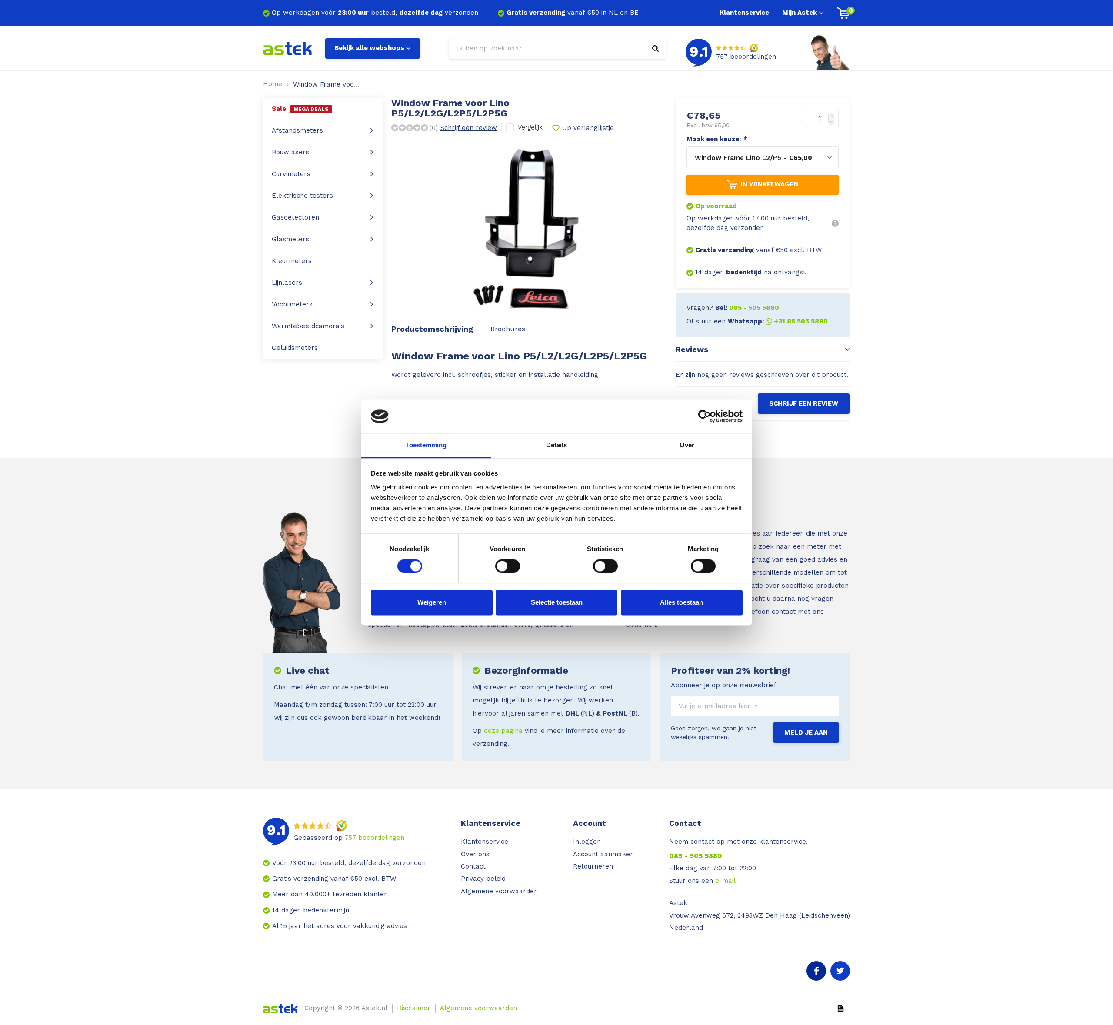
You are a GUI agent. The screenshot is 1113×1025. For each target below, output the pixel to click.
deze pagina (503, 731)
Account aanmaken (603, 854)
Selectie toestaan (557, 602)
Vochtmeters (292, 304)
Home (272, 84)
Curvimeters (291, 174)
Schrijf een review (468, 128)
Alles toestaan (681, 602)
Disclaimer (413, 1008)
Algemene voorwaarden (499, 891)
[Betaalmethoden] (840, 1008)
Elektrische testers (302, 196)
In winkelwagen (769, 184)
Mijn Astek (799, 13)
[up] (833, 114)
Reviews (692, 349)
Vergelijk (530, 127)
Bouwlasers (290, 152)
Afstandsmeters (297, 130)
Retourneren (593, 866)
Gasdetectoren (295, 217)
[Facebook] (816, 971)
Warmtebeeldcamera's (308, 326)
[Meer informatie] (835, 223)
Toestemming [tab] (426, 445)
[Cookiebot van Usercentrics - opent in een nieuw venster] (704, 416)
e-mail (725, 881)
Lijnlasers (287, 282)
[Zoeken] (655, 48)
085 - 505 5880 (695, 856)
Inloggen (587, 841)
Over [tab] (687, 445)
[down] (833, 124)
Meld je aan (806, 732)
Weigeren (431, 602)
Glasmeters (290, 239)
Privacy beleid (483, 878)
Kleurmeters (292, 261)
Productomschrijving (432, 328)
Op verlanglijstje (588, 128)
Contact (473, 866)
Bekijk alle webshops (369, 48)
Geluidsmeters (295, 348)
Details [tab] (556, 445)
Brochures (507, 329)
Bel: (747, 308)
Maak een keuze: (716, 139)
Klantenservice (744, 13)
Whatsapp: (778, 321)
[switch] (507, 566)
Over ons (475, 854)
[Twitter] (840, 971)
